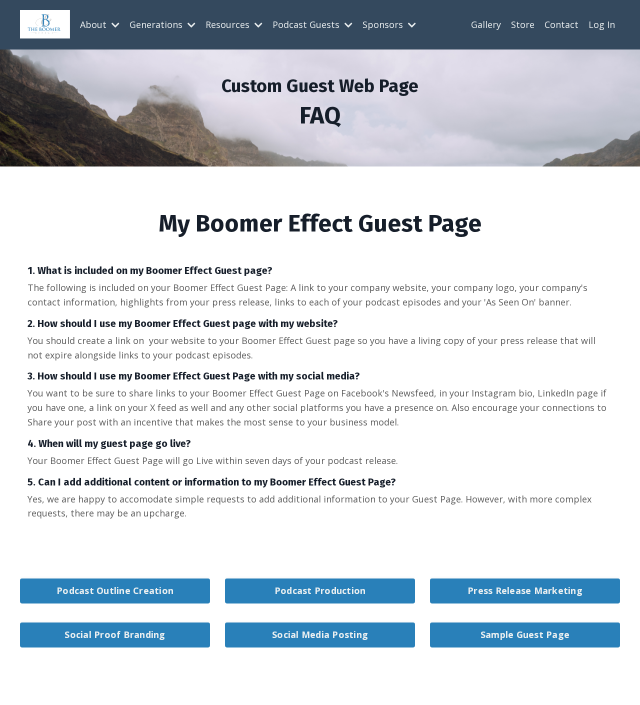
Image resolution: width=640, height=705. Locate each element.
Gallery (486, 24)
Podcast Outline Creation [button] (115, 590)
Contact (561, 24)
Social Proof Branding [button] (114, 634)
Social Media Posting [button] (320, 634)
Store (522, 24)
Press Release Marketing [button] (525, 590)
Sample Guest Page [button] (525, 634)
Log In (601, 24)
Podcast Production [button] (320, 590)
